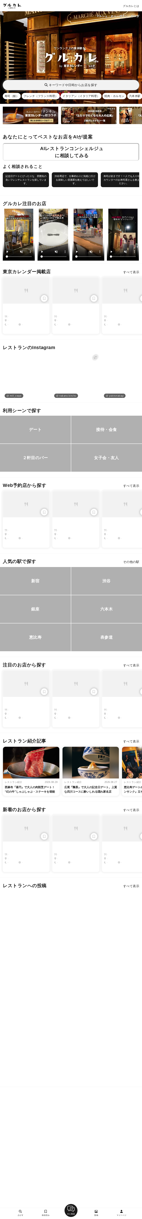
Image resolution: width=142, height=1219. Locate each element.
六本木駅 (135, 96)
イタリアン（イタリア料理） (81, 96)
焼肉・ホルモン (114, 96)
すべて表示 (131, 272)
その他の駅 (131, 562)
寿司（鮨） (12, 96)
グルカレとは (131, 5)
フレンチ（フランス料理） (40, 96)
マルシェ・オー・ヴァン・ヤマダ (117, 16)
